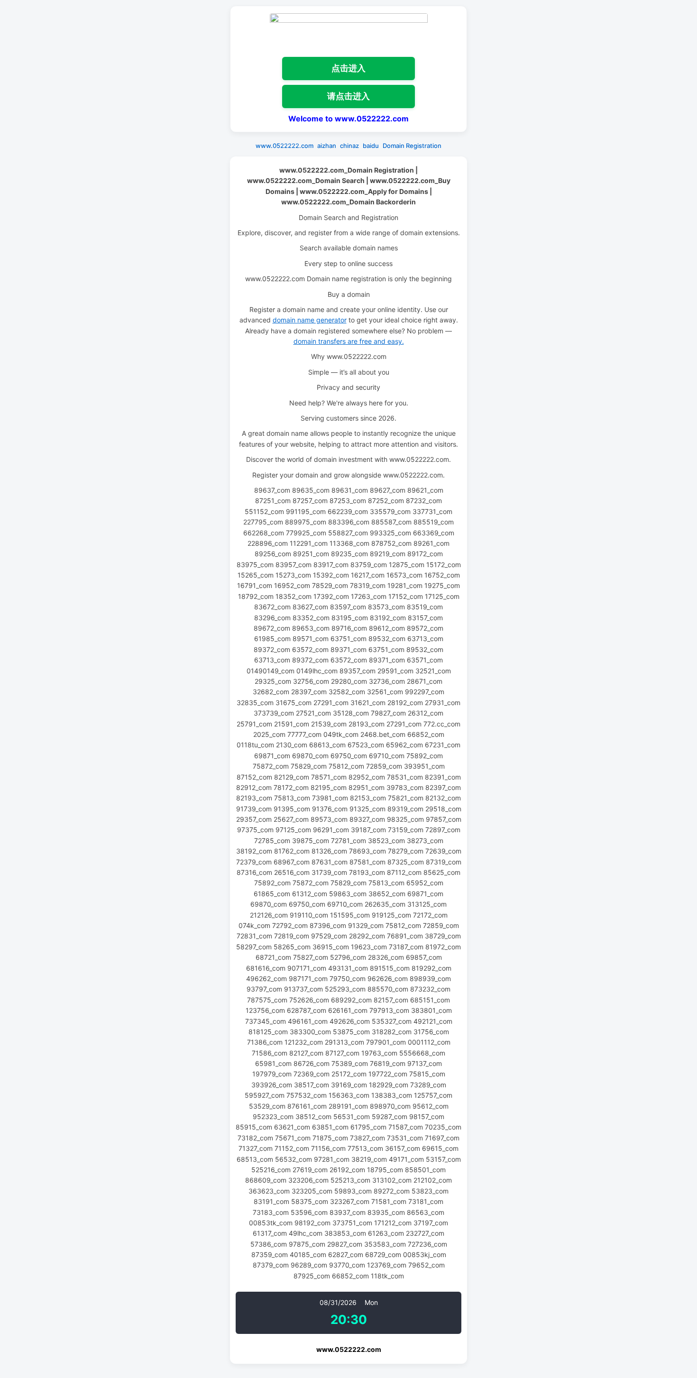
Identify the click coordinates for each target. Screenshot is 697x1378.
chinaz (349, 145)
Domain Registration (412, 145)
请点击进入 (348, 96)
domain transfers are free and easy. (348, 341)
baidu (371, 145)
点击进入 (348, 68)
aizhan (326, 145)
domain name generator (310, 320)
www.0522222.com (284, 145)
